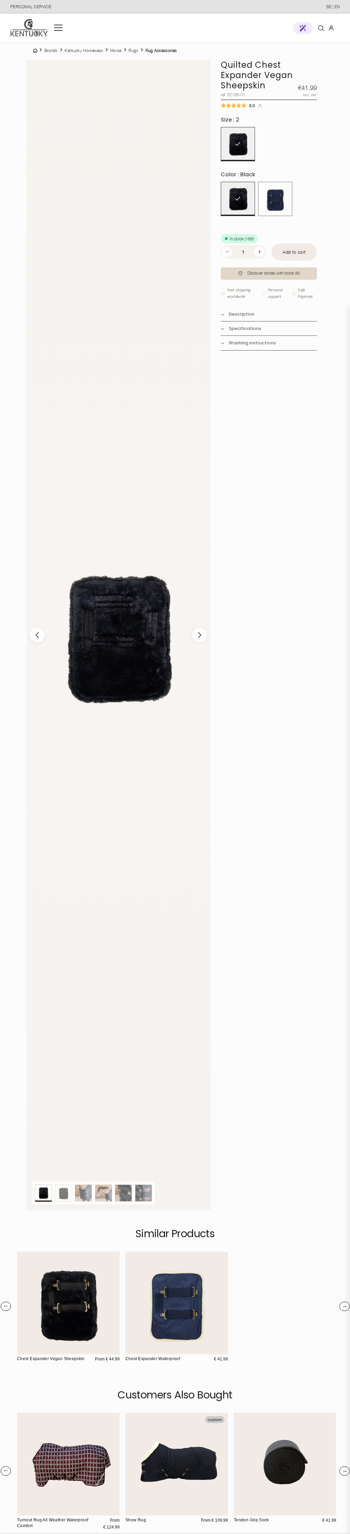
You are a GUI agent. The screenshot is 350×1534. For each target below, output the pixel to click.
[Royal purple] (139, 1509)
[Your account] (331, 28)
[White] (247, 1509)
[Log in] (331, 27)
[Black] (238, 199)
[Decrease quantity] (227, 252)
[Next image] (199, 635)
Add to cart (294, 252)
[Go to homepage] (29, 27)
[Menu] (58, 28)
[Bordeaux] (146, 1509)
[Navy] (275, 199)
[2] (238, 144)
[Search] (321, 28)
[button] (303, 28)
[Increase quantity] (259, 252)
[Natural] (30, 1348)
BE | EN (333, 6)
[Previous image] (37, 635)
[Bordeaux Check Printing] (23, 1509)
